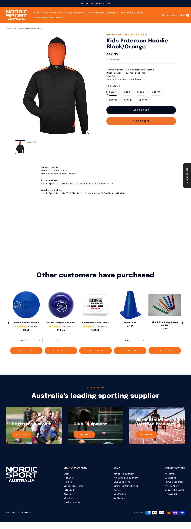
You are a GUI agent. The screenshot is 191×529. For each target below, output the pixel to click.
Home (8, 28)
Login (175, 15)
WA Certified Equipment (71, 12)
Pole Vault (69, 490)
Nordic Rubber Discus (26, 323)
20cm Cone (130, 323)
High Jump (69, 478)
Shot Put (68, 498)
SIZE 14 (128, 100)
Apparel (139, 12)
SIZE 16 (143, 100)
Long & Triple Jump (73, 486)
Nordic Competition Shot (61, 323)
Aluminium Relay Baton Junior (164, 323)
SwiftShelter (56, 17)
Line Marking (41, 17)
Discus (67, 474)
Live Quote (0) (187, 175)
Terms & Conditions (174, 482)
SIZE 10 (155, 92)
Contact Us (170, 478)
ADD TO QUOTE (141, 121)
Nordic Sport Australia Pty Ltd (126, 35)
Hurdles (68, 482)
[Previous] (9, 323)
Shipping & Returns (174, 490)
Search (166, 15)
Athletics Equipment (45, 12)
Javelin (67, 494)
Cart (184, 15)
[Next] (182, 323)
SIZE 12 (113, 100)
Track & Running (72, 502)
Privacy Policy (171, 486)
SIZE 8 (141, 92)
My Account (171, 494)
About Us (169, 474)
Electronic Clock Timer (95, 323)
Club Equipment (95, 12)
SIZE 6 (127, 92)
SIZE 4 (113, 92)
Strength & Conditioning (120, 12)
